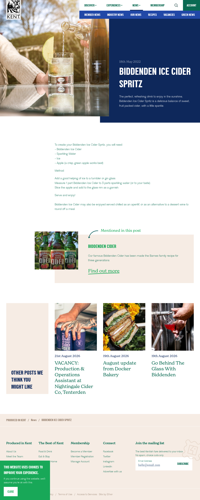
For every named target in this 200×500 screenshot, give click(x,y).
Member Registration (82, 456)
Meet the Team (14, 456)
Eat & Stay (44, 456)
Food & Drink (45, 451)
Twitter (106, 456)
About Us (11, 451)
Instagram (108, 461)
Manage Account (80, 461)
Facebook (108, 451)
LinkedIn (107, 466)
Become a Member (81, 451)
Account (191, 5)
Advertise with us (112, 471)
